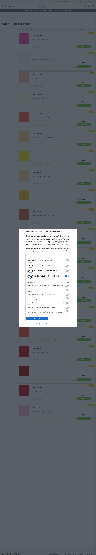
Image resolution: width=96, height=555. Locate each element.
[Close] (74, 231)
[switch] (67, 260)
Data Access (48, 323)
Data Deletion (39, 323)
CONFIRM (37, 318)
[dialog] (48, 278)
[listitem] (48, 257)
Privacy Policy (56, 323)
